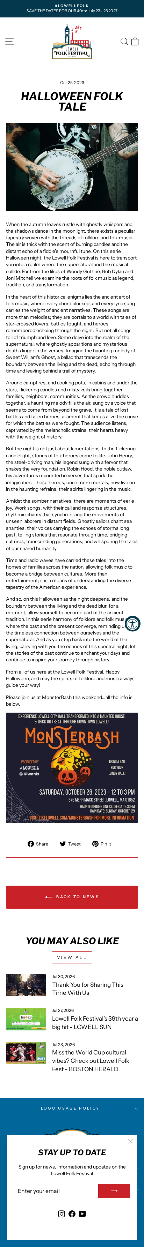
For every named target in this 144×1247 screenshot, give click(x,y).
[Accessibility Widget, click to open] (133, 623)
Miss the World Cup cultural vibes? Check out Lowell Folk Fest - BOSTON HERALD (90, 1061)
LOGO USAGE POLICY (70, 1108)
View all (72, 957)
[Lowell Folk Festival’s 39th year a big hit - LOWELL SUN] (26, 1019)
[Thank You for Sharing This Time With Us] (26, 985)
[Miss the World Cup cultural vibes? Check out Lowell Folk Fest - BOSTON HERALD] (26, 1053)
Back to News (77, 896)
